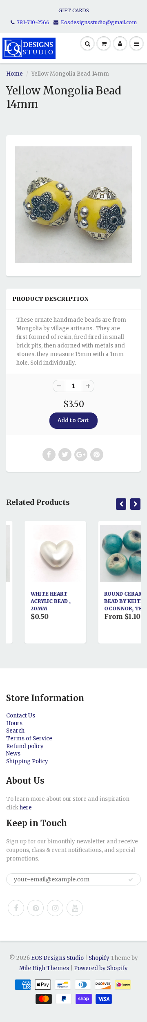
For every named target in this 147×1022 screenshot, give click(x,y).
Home (14, 73)
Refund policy (25, 746)
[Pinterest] (35, 908)
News (13, 753)
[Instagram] (55, 908)
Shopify (99, 958)
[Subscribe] (131, 879)
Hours (14, 723)
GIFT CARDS (73, 10)
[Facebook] (16, 908)
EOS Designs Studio (57, 958)
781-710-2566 (33, 22)
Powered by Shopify (101, 968)
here (26, 807)
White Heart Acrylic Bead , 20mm (37, 601)
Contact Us (20, 715)
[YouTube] (75, 908)
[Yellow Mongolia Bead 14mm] (73, 204)
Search (15, 730)
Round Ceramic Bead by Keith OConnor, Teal (112, 601)
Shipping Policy (27, 761)
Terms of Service (29, 738)
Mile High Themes (44, 968)
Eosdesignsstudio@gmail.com (99, 22)
